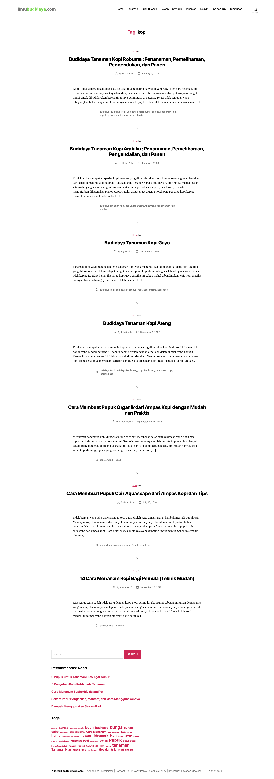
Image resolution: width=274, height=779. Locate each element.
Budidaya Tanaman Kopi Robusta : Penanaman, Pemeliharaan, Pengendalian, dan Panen (137, 62)
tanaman (119, 625)
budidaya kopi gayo (126, 289)
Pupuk (118, 459)
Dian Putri (129, 502)
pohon (104, 740)
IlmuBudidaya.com (72, 770)
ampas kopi (106, 545)
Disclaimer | (108, 770)
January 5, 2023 (150, 73)
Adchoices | (94, 770)
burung (128, 727)
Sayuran (177, 8)
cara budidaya (77, 731)
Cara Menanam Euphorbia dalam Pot (77, 691)
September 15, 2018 (151, 421)
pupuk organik (130, 741)
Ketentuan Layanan (180, 770)
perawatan (94, 741)
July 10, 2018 (150, 502)
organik (109, 459)
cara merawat (113, 732)
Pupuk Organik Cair (59, 746)
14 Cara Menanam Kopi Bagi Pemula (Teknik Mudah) (137, 578)
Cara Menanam (96, 731)
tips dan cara (92, 750)
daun (123, 732)
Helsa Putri (127, 73)
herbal (76, 736)
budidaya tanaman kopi (164, 111)
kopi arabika (137, 205)
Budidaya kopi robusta (138, 111)
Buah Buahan (149, 8)
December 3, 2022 (150, 332)
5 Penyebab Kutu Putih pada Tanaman (78, 684)
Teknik (203, 8)
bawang (63, 727)
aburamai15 (126, 587)
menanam (76, 740)
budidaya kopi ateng (126, 370)
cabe (55, 731)
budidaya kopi (118, 111)
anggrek (54, 728)
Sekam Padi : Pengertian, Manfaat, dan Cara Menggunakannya (95, 699)
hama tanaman (67, 736)
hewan (85, 735)
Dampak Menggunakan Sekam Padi (76, 706)
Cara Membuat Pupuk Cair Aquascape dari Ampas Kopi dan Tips (137, 493)
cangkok (64, 732)
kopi (102, 115)
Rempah (72, 746)
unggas (129, 749)
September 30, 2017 (150, 587)
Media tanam (64, 741)
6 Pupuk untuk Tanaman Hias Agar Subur (80, 677)
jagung (120, 736)
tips (83, 749)
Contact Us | (123, 770)
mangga (136, 736)
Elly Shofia (126, 251)
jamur (128, 735)
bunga (116, 727)
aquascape (119, 545)
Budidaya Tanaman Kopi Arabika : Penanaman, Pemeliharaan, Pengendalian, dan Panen (137, 151)
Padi (86, 740)
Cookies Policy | (158, 770)
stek (101, 745)
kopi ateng (149, 370)
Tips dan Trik (218, 8)
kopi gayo (162, 289)
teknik (76, 749)
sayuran (92, 745)
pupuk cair (145, 545)
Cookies (196, 770)
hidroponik (100, 735)
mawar (54, 741)
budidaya (104, 111)
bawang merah (76, 728)
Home (120, 8)
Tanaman (132, 8)
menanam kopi (164, 370)
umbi (120, 749)
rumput (81, 746)
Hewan (165, 8)
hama (56, 735)
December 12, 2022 (150, 251)
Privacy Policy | (140, 770)
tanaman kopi (152, 205)
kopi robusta (112, 115)
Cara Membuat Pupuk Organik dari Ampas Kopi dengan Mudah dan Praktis (137, 410)
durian (129, 732)
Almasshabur (126, 421)
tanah (108, 746)
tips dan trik (107, 749)
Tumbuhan (236, 8)
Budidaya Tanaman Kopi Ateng (137, 323)
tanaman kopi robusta (131, 115)
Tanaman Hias (61, 749)
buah (89, 727)
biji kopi (104, 625)
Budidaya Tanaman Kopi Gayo (137, 243)
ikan (113, 735)
